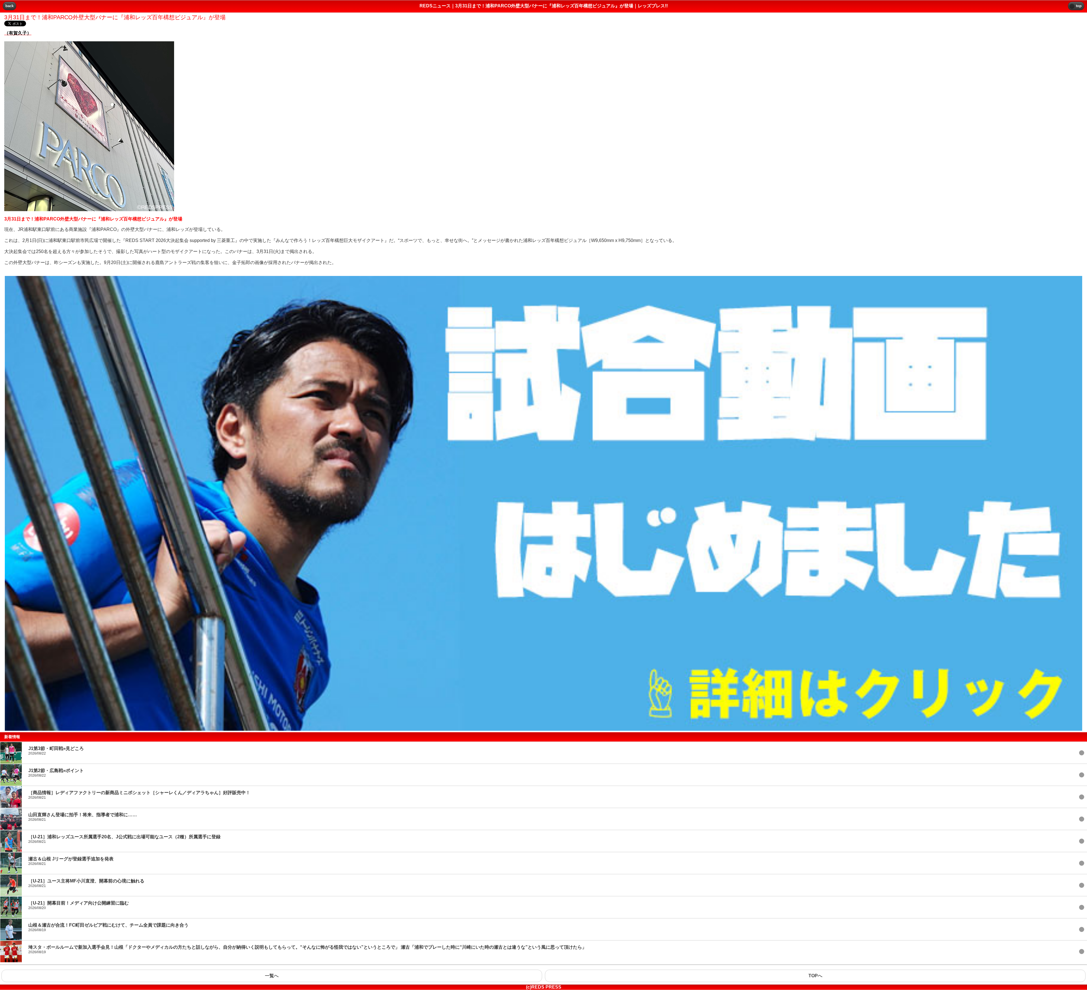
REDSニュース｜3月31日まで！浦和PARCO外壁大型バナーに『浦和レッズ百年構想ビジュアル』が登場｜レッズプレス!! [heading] (544, 5)
